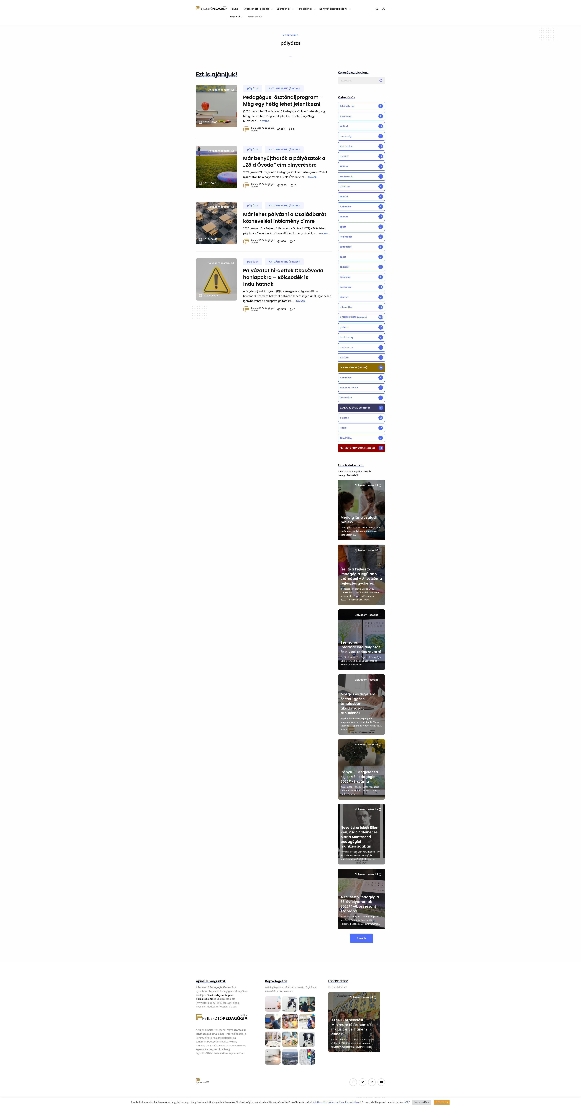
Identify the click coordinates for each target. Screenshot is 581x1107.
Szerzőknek (283, 9)
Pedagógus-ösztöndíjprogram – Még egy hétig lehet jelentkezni (283, 100)
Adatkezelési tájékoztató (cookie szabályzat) (337, 1102)
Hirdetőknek (304, 9)
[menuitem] (233, 10)
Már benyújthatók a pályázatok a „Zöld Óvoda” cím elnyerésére (284, 161)
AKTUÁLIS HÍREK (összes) (284, 88)
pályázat (252, 88)
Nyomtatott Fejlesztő (256, 9)
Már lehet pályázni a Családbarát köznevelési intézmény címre (284, 217)
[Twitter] (362, 1082)
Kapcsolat (236, 16)
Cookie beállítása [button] (421, 1102)
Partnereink (255, 16)
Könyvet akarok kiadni (333, 9)
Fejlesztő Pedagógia (262, 128)
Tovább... (265, 121)
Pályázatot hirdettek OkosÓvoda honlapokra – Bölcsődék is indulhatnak (283, 277)
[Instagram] (372, 1082)
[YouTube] (381, 1082)
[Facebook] (353, 1082)
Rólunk (234, 9)
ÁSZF (407, 1102)
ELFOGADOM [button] (442, 1102)
